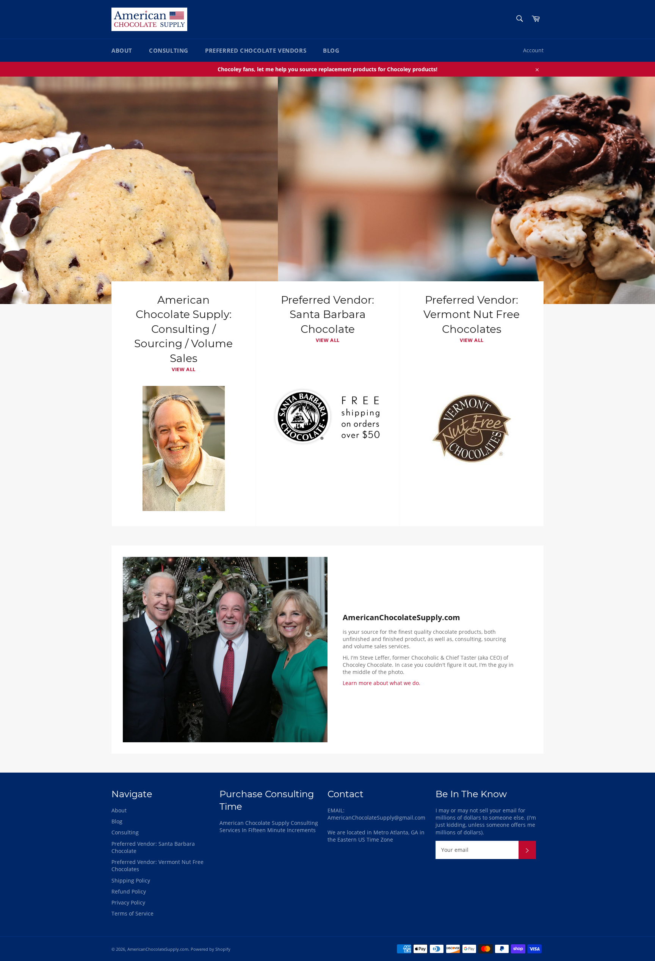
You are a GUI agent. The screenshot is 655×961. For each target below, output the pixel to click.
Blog (331, 50)
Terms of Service (132, 913)
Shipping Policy (130, 880)
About (121, 50)
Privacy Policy (128, 902)
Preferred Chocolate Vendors (255, 50)
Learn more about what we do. (381, 683)
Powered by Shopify (210, 949)
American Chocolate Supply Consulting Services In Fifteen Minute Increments (268, 826)
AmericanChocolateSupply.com (157, 949)
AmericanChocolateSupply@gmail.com (376, 817)
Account (533, 50)
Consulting (168, 50)
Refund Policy (128, 891)
